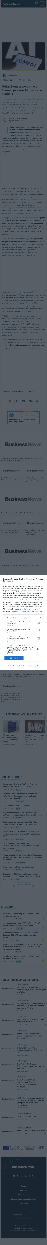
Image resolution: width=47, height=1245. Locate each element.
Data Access (23, 666)
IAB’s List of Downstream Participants (26, 611)
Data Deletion (11, 666)
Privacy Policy (36, 666)
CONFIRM (14, 658)
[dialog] (23, 622)
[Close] (43, 579)
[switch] (38, 623)
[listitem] (23, 618)
